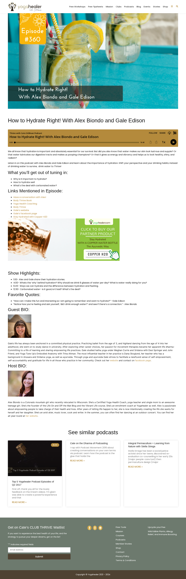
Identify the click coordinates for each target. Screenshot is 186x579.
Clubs (118, 6)
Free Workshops (77, 6)
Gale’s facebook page (25, 213)
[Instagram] (95, 528)
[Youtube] (100, 528)
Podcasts (129, 6)
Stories (156, 6)
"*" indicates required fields (20, 545)
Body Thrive (19, 207)
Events (147, 6)
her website (32, 416)
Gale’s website (21, 210)
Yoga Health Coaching (25, 203)
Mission (109, 6)
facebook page (143, 360)
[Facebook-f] (89, 528)
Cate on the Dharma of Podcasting (89, 443)
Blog (139, 6)
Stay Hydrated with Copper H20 (30, 216)
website (114, 360)
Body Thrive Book (22, 200)
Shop (165, 6)
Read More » (19, 502)
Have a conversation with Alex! (29, 197)
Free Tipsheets (95, 6)
